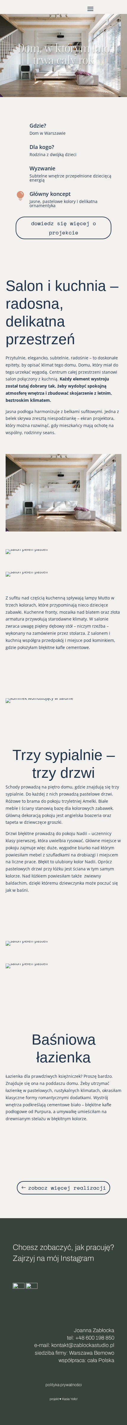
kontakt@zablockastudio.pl (82, 1345)
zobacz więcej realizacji (67, 1187)
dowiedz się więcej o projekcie (63, 227)
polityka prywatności (63, 1385)
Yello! (74, 1399)
